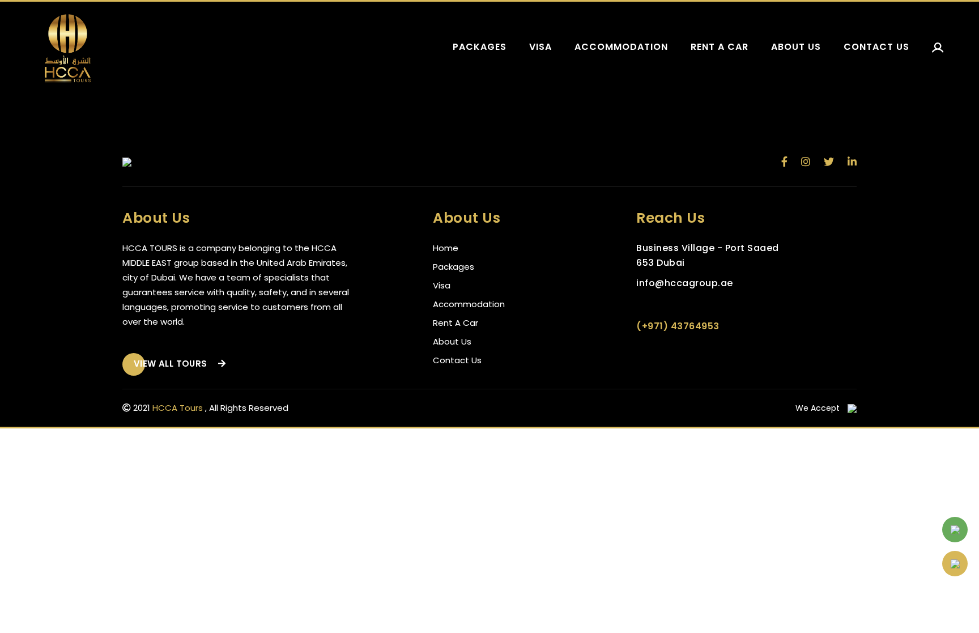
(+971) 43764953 (678, 326)
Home (445, 248)
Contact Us (457, 360)
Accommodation (621, 46)
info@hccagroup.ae (684, 283)
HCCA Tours (177, 408)
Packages (479, 46)
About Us (452, 341)
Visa (540, 46)
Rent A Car (455, 323)
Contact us (876, 46)
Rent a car (719, 46)
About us (796, 46)
